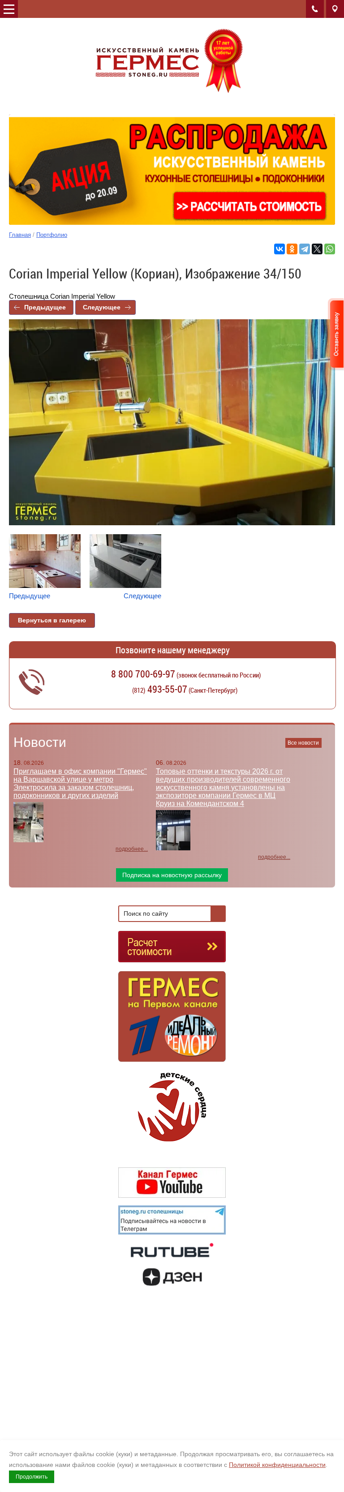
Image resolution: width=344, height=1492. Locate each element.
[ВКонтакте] (279, 249)
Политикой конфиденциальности (277, 1464)
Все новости (303, 743)
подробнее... (132, 849)
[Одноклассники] (292, 249)
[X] (317, 249)
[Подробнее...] (172, 1020)
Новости (39, 742)
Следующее (101, 307)
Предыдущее (45, 307)
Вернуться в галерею (52, 620)
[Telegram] (304, 249)
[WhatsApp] (329, 249)
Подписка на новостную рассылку (172, 875)
